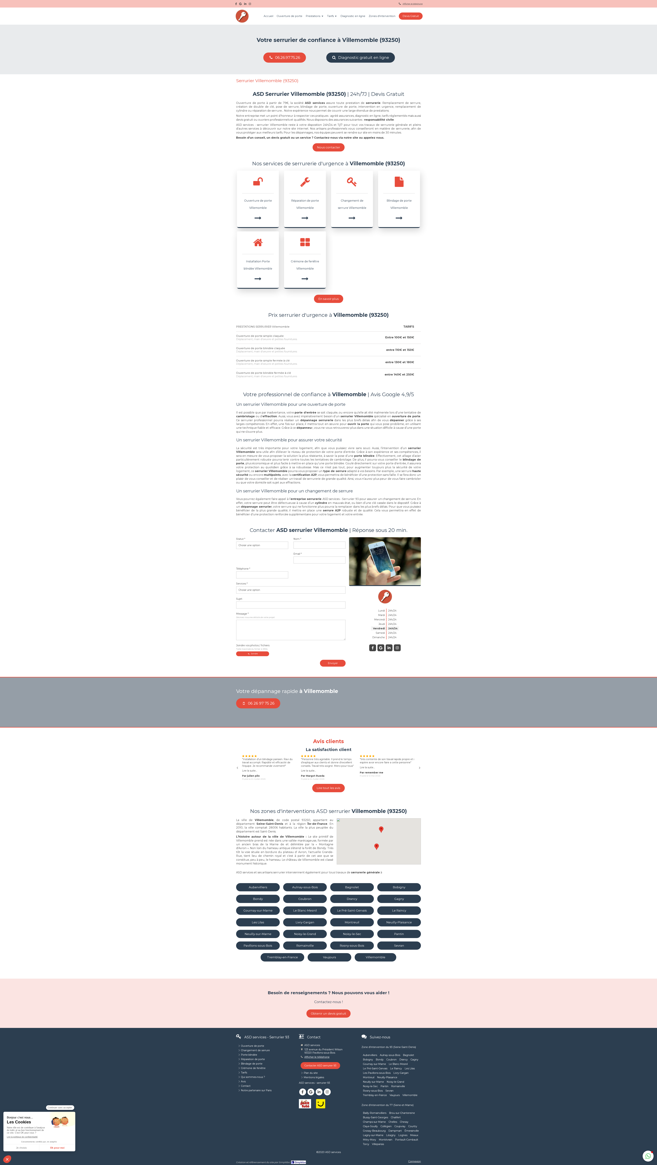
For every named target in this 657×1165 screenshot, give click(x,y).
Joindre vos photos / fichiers (252, 647)
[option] (269, 765)
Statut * (240, 538)
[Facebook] (236, 5)
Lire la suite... (249, 767)
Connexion (414, 1161)
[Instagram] (250, 5)
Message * (255, 615)
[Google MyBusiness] (240, 5)
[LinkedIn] (245, 5)
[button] (648, 1156)
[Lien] (305, 1103)
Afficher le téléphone (413, 3)
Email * (297, 553)
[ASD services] (242, 22)
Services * (242, 583)
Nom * (297, 538)
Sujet (239, 598)
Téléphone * (243, 568)
